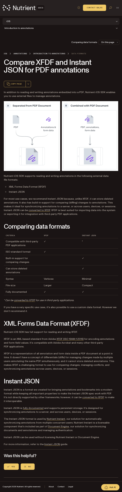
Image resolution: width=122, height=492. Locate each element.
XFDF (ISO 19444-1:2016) (70, 339)
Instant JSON (52, 444)
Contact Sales (94, 8)
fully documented (33, 408)
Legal (70, 486)
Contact (61, 486)
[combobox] (28, 84)
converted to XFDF (39, 210)
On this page (107, 42)
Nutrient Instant (56, 419)
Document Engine (58, 426)
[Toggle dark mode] (79, 7)
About (51, 486)
